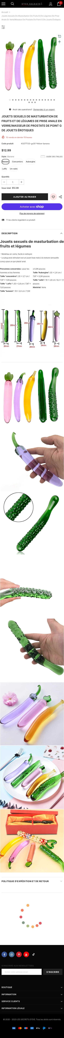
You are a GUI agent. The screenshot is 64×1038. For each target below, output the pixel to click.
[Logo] (32, 3)
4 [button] (18, 100)
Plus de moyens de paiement (32, 213)
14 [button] (48, 100)
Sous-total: (6, 188)
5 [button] (21, 100)
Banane (5, 161)
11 (7, 220)
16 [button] (54, 100)
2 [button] (13, 100)
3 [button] (15, 100)
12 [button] (42, 100)
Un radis (13, 169)
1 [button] (10, 100)
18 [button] (32, 102)
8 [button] (30, 100)
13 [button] (45, 100)
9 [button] (33, 100)
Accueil (5, 12)
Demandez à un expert (44, 109)
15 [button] (51, 100)
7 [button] (27, 100)
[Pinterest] (19, 954)
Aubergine (30, 161)
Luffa (4, 169)
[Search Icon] (12, 3)
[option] (32, 64)
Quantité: (5, 177)
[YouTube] (26, 954)
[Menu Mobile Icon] (3, 4)
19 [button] (35, 102)
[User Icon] (50, 4)
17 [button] (29, 102)
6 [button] (24, 100)
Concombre (17, 161)
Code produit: (8, 143)
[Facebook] (4, 954)
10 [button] (36, 100)
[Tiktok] (33, 954)
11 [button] (39, 100)
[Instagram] (11, 954)
